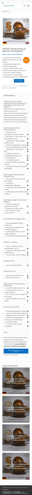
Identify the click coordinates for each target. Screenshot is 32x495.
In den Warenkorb (19, 80)
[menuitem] (23, 6)
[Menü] (27, 6)
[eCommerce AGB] (13, 6)
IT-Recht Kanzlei (12, 87)
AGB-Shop (5, 11)
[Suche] (23, 6)
